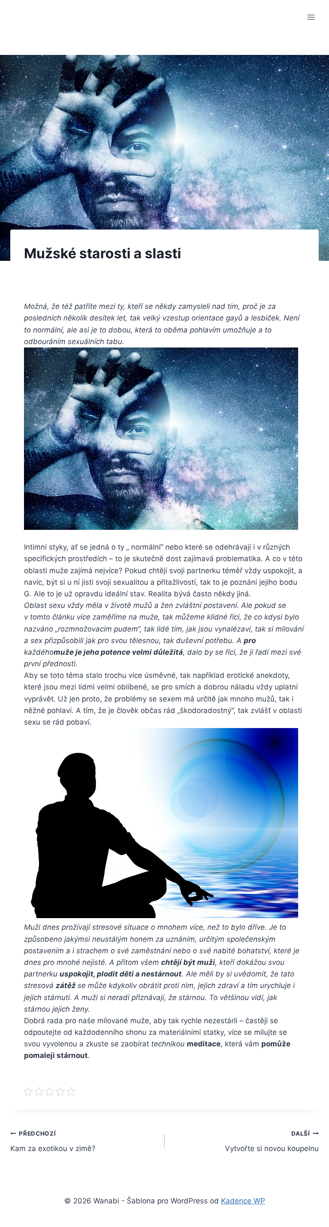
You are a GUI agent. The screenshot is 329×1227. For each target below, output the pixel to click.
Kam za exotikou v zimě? (53, 1141)
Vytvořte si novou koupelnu (272, 1141)
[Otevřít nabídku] (311, 17)
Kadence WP (243, 1201)
